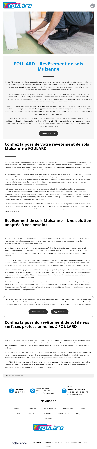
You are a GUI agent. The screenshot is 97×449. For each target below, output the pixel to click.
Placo (82, 409)
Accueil (15, 409)
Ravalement (31, 409)
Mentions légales (50, 442)
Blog (78, 413)
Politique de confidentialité (70, 442)
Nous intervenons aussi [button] (14, 376)
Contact (48, 418)
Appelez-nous (59, 312)
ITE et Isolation (49, 409)
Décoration (68, 409)
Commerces (46, 413)
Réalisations (63, 413)
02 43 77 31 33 (20, 392)
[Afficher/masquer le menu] (93, 6)
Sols (19, 413)
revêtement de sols (48, 106)
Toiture (31, 413)
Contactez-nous (48, 133)
